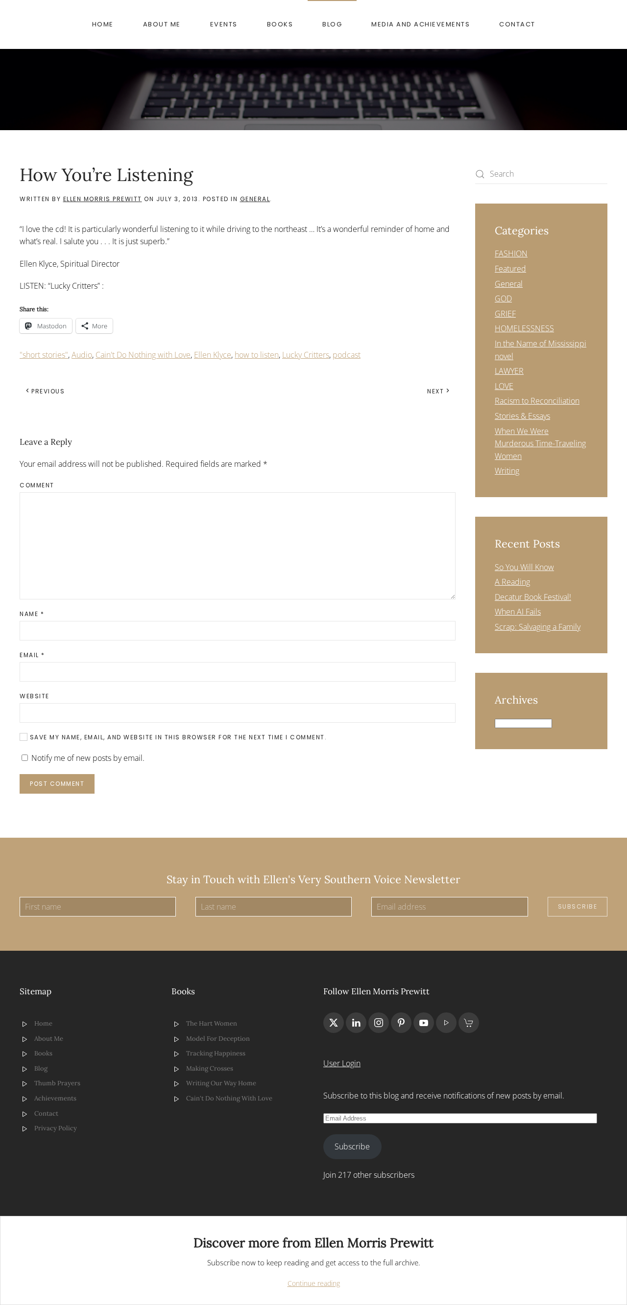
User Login (342, 1063)
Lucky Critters (305, 354)
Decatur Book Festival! (533, 597)
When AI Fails (518, 611)
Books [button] (280, 24)
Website (34, 696)
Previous (48, 391)
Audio (82, 354)
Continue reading (314, 1283)
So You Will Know (524, 567)
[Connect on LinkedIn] (356, 1022)
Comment (37, 485)
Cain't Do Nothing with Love (143, 354)
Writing (507, 470)
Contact (517, 24)
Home (103, 24)
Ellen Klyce (212, 354)
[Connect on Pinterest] (401, 1022)
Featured (510, 268)
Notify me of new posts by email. (88, 758)
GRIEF (505, 313)
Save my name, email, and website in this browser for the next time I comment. (177, 737)
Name (32, 614)
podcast (347, 354)
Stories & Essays (522, 416)
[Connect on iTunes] (446, 1022)
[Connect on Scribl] (468, 1022)
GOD (503, 298)
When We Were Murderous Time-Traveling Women (540, 443)
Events (224, 24)
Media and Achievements (420, 24)
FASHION (511, 253)
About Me (162, 24)
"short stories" (44, 354)
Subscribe (578, 906)
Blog (332, 24)
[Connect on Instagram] (378, 1022)
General (255, 199)
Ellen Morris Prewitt (102, 199)
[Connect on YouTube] (423, 1022)
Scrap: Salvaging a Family (537, 626)
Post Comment (57, 783)
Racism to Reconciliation (537, 400)
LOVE (504, 386)
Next (435, 391)
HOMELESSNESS (524, 328)
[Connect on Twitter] (333, 1022)
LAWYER (509, 371)
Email (32, 655)
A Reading (512, 581)
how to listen (257, 354)
